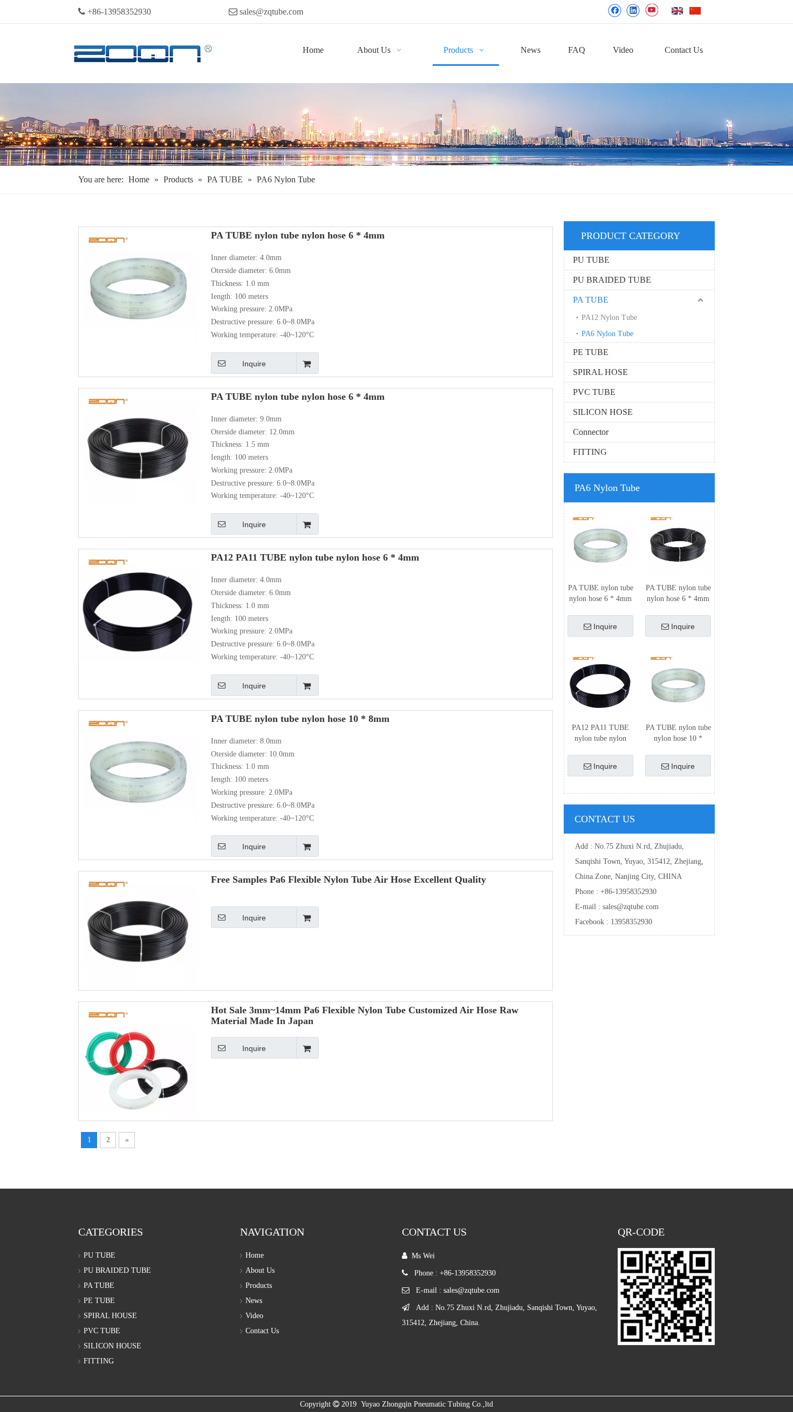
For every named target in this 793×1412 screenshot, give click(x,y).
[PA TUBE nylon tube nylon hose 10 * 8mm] (138, 768)
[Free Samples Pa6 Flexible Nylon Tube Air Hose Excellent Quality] (138, 930)
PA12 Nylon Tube (609, 317)
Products (258, 1285)
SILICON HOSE (603, 412)
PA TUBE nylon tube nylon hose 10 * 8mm (300, 718)
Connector (591, 431)
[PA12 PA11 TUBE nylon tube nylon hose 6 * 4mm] (138, 607)
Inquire (254, 363)
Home (254, 1255)
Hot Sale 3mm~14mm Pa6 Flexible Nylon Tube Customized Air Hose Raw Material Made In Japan (364, 1015)
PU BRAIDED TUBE (612, 279)
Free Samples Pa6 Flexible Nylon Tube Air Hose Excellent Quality (348, 879)
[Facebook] (614, 10)
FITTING (590, 451)
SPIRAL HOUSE (110, 1316)
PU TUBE (591, 259)
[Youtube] (651, 10)
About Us (260, 1270)
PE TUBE (591, 352)
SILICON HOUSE (112, 1346)
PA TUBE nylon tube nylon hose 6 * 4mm (298, 235)
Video (254, 1316)
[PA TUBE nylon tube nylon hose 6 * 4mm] (138, 285)
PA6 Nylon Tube (607, 334)
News (253, 1301)
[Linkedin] (633, 10)
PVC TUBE (594, 392)
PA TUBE (591, 299)
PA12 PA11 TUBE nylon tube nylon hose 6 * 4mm (315, 557)
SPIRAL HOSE (600, 372)
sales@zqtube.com (271, 11)
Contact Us (262, 1331)
